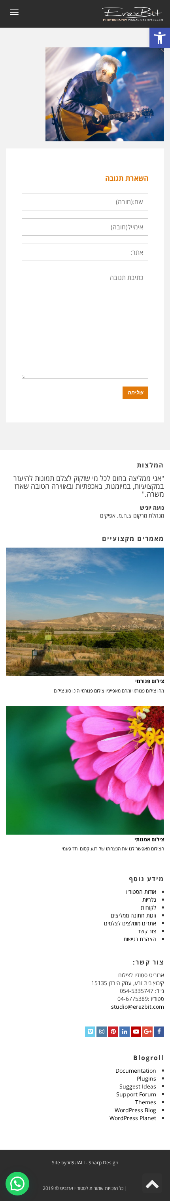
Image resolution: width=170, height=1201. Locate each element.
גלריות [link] (149, 899)
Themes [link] (145, 1102)
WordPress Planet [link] (133, 1118)
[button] (17, 1183)
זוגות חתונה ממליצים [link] (133, 915)
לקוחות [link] (148, 907)
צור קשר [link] (147, 931)
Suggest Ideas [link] (137, 1086)
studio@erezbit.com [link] (137, 1006)
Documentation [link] (135, 1070)
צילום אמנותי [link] (149, 839)
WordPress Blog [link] (135, 1110)
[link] (159, 38)
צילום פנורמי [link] (149, 681)
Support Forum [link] (136, 1094)
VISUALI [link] (76, 1162)
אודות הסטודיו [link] (141, 891)
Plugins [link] (146, 1078)
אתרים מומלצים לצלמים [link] (130, 923)
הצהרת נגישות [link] (139, 939)
